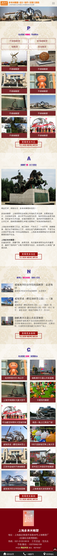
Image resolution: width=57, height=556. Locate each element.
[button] (4, 14)
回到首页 (10, 554)
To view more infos (28, 145)
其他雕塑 (42, 46)
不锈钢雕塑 (14, 40)
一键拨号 (30, 554)
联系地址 (50, 554)
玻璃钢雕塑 (42, 40)
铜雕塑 (15, 46)
